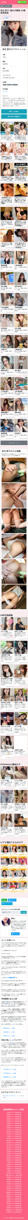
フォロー (16, 934)
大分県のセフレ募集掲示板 (14, 1205)
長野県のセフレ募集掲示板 (14, 1153)
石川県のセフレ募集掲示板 (14, 1147)
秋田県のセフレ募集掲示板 (14, 1121)
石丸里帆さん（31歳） (9, 1032)
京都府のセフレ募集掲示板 (14, 1166)
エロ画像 (5, 18)
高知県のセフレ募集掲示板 (14, 1194)
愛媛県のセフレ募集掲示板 (14, 1192)
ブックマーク (8, 903)
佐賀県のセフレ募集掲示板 (14, 1199)
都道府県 (7, 6)
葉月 (12, 1043)
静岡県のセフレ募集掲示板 (14, 1158)
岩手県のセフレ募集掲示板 (14, 1116)
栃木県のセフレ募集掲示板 (14, 1129)
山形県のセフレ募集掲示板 (14, 1123)
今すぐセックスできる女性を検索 (10, 909)
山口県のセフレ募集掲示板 (14, 1186)
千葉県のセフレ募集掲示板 (14, 1136)
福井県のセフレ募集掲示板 (14, 1149)
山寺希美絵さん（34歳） (10, 1073)
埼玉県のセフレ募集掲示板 (14, 1134)
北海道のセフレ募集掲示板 (14, 1112)
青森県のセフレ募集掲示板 (14, 1114)
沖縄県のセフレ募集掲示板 (14, 1212)
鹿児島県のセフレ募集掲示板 (14, 1210)
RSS (4, 900)
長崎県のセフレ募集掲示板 (14, 1201)
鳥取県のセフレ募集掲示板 (14, 1177)
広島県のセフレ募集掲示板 (14, 1184)
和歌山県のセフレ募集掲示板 (14, 1175)
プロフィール (7, 16)
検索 (24, 912)
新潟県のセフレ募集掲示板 (14, 1142)
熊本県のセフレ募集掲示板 (14, 1203)
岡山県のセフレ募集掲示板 (14, 1181)
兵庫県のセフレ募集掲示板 (14, 1171)
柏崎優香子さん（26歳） (10, 1077)
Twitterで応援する (14, 116)
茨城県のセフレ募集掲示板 (14, 1127)
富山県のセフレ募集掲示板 (14, 1145)
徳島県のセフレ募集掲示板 (14, 1188)
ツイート (12, 900)
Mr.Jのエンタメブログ (9, 1095)
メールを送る (15, 111)
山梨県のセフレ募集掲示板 (14, 1151)
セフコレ (5, 91)
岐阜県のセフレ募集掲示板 (14, 1155)
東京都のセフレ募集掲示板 (14, 1138)
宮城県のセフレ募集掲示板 (14, 1119)
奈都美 (7, 1001)
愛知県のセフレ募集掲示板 (14, 1160)
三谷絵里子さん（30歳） (10, 1069)
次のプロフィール (14, 443)
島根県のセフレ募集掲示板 (14, 1179)
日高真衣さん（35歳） (9, 1028)
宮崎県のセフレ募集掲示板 (14, 1207)
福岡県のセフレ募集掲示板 (14, 1197)
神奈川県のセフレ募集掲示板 (14, 1140)
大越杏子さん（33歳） (9, 1036)
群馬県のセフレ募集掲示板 (14, 1132)
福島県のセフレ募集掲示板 (14, 1125)
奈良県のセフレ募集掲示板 (14, 1173)
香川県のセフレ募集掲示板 (14, 1190)
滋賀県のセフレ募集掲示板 (14, 1164)
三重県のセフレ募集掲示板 (14, 1162)
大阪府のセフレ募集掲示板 (14, 1168)
